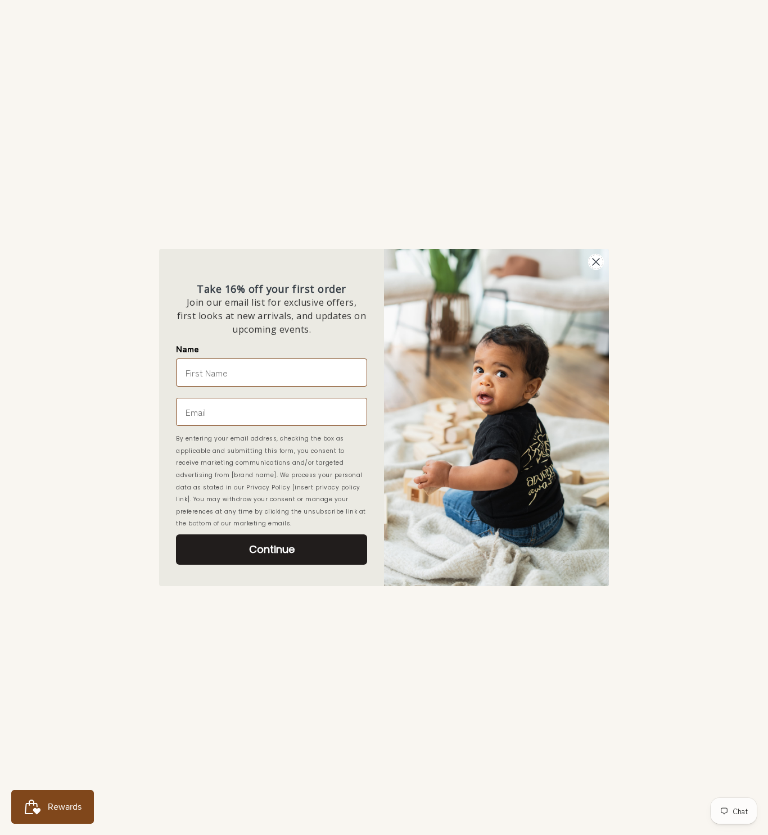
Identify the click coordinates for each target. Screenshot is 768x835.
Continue (272, 549)
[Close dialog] (596, 261)
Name (187, 348)
